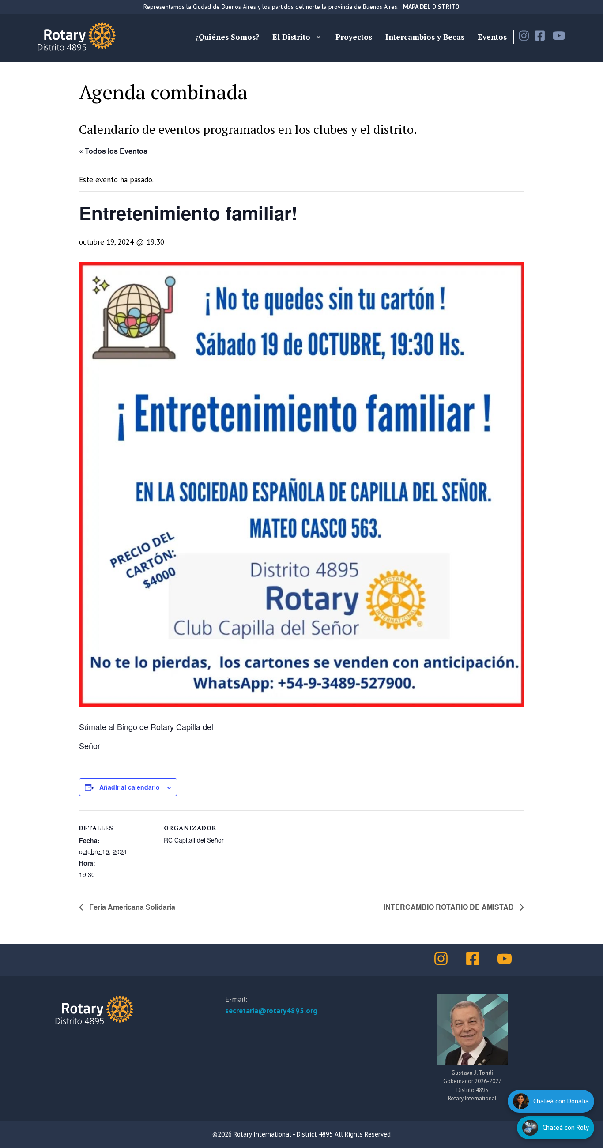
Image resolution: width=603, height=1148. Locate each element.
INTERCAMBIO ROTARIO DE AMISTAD (450, 907)
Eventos (492, 37)
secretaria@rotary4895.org (271, 1011)
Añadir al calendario (129, 787)
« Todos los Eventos (113, 151)
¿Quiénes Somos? (227, 37)
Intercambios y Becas (424, 37)
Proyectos (353, 37)
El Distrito (291, 37)
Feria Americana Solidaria (131, 907)
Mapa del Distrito (431, 7)
